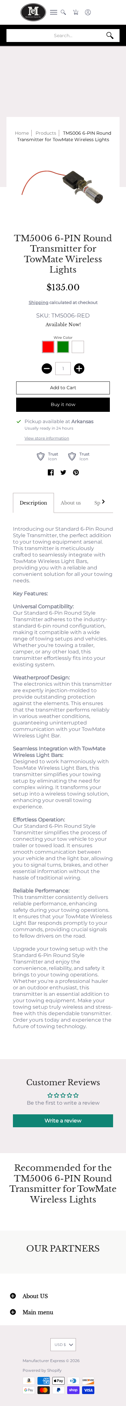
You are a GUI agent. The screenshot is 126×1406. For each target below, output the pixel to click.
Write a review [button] (63, 1121)
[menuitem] (51, 12)
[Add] (79, 368)
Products (46, 133)
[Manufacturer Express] (33, 12)
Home (22, 133)
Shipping (38, 302)
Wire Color (63, 337)
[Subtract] (47, 368)
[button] (51, 12)
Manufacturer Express (44, 1360)
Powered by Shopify (42, 1370)
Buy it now (63, 404)
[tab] (33, 503)
